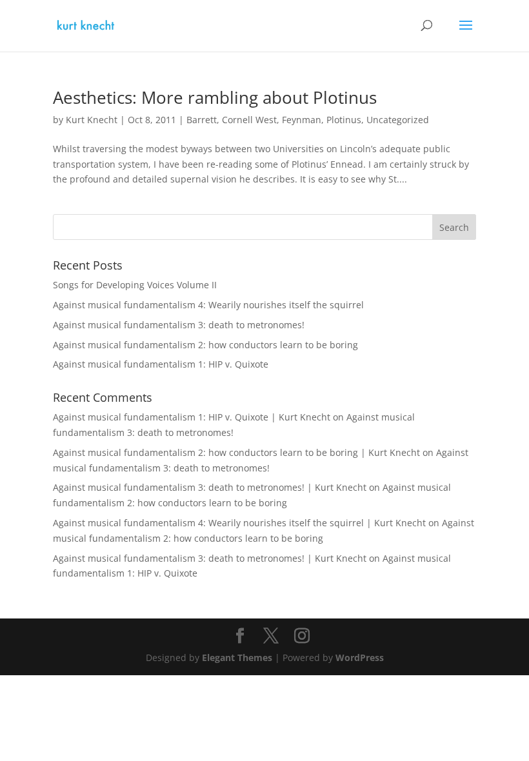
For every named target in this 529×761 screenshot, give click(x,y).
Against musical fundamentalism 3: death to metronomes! (178, 325)
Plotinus (343, 120)
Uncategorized (397, 120)
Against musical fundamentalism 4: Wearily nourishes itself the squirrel (208, 305)
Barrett (201, 120)
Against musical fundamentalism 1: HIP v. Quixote (160, 364)
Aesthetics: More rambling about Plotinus (215, 97)
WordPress (359, 657)
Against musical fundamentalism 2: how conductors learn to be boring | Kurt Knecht (236, 452)
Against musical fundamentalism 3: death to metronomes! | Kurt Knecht (209, 487)
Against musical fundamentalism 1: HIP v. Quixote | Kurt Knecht (191, 417)
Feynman (301, 120)
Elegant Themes (237, 657)
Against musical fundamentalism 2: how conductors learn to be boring (205, 345)
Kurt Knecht (91, 120)
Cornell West (249, 120)
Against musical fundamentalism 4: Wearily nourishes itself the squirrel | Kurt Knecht (239, 523)
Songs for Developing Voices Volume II (135, 285)
